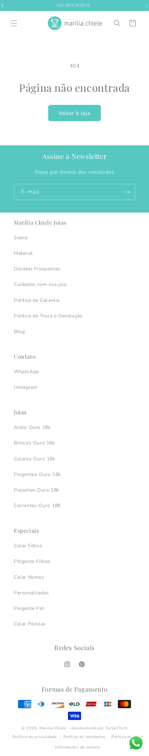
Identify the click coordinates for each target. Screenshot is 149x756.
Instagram (25, 387)
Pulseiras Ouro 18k (36, 490)
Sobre (21, 237)
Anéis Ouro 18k (32, 427)
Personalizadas (31, 593)
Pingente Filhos (32, 561)
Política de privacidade (34, 736)
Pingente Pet (29, 608)
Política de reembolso (84, 736)
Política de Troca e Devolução (48, 316)
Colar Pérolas (30, 624)
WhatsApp (26, 371)
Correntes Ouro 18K (37, 505)
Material (23, 253)
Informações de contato (77, 747)
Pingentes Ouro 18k (37, 474)
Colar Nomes (29, 577)
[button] (13, 23)
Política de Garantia (37, 300)
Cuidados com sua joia (40, 284)
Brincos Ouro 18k (34, 443)
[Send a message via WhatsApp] (136, 743)
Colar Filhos (28, 545)
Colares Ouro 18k (34, 459)
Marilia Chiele (53, 728)
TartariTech (116, 728)
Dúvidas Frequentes (37, 269)
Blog (19, 331)
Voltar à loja (74, 113)
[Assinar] (127, 192)
